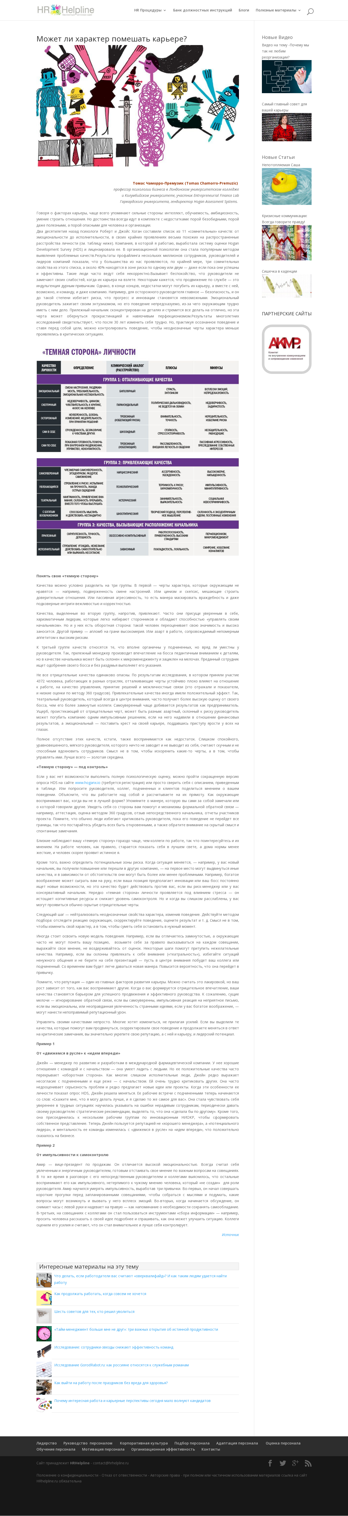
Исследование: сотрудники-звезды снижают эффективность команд (113, 1347)
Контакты (211, 1449)
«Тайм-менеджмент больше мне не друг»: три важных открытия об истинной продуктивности (136, 1329)
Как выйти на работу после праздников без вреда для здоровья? (111, 1382)
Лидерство (46, 1443)
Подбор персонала (192, 1443)
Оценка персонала (283, 1443)
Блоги (244, 10)
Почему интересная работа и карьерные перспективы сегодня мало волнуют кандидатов (132, 1400)
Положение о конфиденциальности (67, 1475)
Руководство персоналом (87, 1443)
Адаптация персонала (237, 1443)
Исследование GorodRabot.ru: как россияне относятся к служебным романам (121, 1365)
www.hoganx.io (87, 782)
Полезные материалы (276, 10)
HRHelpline (80, 1463)
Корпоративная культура (143, 1443)
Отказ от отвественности (124, 1475)
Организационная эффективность (163, 1449)
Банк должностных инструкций (202, 10)
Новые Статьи (278, 157)
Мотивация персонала (103, 1449)
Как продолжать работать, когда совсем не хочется (100, 1293)
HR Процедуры (148, 10)
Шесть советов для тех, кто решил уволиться (94, 1311)
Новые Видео (277, 37)
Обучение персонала (55, 1449)
